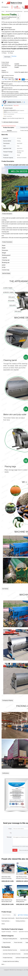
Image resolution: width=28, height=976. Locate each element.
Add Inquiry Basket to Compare (10, 122)
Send (15, 850)
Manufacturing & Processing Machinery (14, 11)
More (3, 964)
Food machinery (5, 921)
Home (3, 11)
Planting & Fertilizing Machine (10, 938)
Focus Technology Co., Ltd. (19, 969)
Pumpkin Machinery (7, 957)
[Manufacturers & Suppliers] (14, 2)
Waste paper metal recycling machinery (11, 918)
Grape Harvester (7, 942)
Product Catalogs (23, 915)
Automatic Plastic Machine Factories (11, 954)
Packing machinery (20, 921)
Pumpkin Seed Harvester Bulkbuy (11, 961)
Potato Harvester (18, 942)
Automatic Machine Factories (10, 950)
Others (3, 924)
